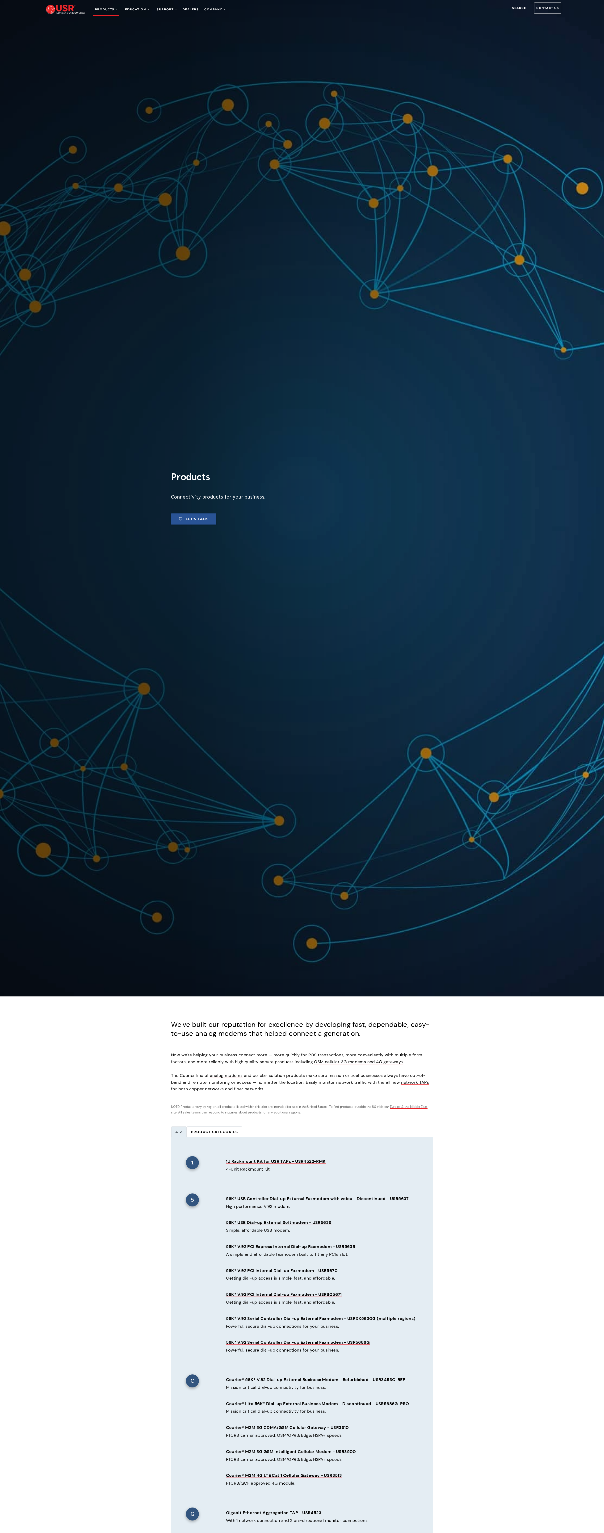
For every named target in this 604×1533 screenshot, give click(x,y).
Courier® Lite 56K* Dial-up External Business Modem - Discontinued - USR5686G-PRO (317, 1403)
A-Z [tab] (178, 1132)
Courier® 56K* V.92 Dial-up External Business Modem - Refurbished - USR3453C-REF (315, 1379)
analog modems (226, 1075)
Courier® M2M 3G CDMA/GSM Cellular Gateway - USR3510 (287, 1427)
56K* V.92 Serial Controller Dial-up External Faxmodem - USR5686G (298, 1342)
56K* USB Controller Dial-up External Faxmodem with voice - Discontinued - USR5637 (317, 1198)
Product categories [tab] (214, 1132)
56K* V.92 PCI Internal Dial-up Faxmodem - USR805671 (284, 1294)
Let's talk (197, 519)
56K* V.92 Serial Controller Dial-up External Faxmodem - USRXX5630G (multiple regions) (320, 1318)
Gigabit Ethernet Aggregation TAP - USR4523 (274, 1512)
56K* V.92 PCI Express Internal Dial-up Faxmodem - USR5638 (290, 1246)
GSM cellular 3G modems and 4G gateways (358, 1061)
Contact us (547, 8)
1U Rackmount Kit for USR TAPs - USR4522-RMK (276, 1161)
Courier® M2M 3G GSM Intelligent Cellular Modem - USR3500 (291, 1451)
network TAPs (415, 1082)
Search (519, 8)
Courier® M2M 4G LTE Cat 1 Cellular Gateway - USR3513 (284, 1475)
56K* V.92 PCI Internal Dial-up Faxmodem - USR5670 (282, 1270)
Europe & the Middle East (409, 1107)
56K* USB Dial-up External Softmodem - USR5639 (278, 1222)
